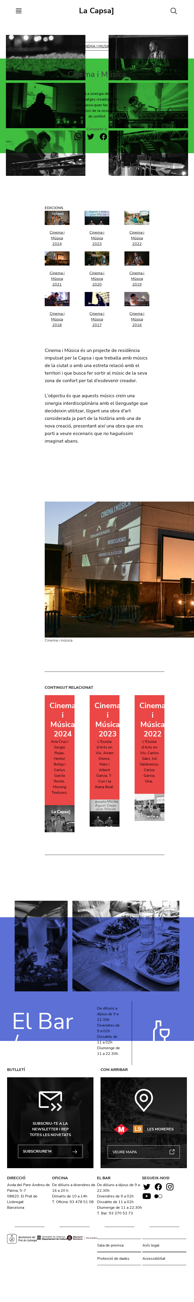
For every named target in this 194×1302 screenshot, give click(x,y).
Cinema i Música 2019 (136, 279)
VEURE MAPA (125, 1152)
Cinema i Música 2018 (57, 319)
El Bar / (42, 1033)
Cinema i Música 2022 (136, 238)
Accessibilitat (153, 1258)
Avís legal (150, 1245)
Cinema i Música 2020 (96, 279)
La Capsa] (96, 11)
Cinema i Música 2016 (136, 319)
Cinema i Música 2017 (96, 319)
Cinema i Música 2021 (57, 279)
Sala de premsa (110, 1245)
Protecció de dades (113, 1258)
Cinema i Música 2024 (57, 238)
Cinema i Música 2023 (96, 238)
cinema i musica (97, 46)
